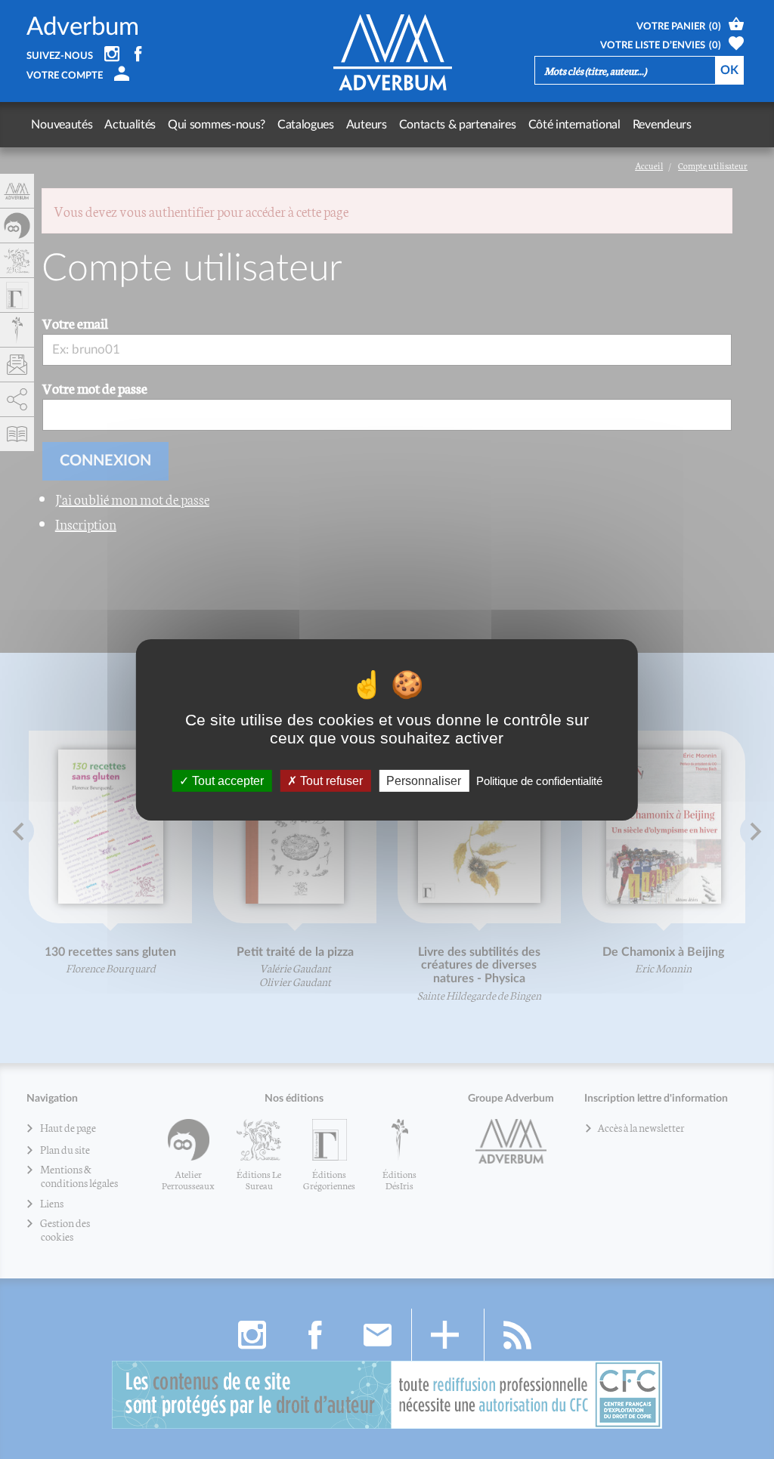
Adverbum (82, 26)
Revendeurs (662, 125)
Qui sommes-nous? (216, 125)
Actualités (130, 125)
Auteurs (366, 125)
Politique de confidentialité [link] (539, 780)
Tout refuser (330, 780)
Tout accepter (226, 780)
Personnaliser (423, 780)
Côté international (574, 125)
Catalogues (305, 125)
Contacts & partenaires (457, 125)
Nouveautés (61, 125)
